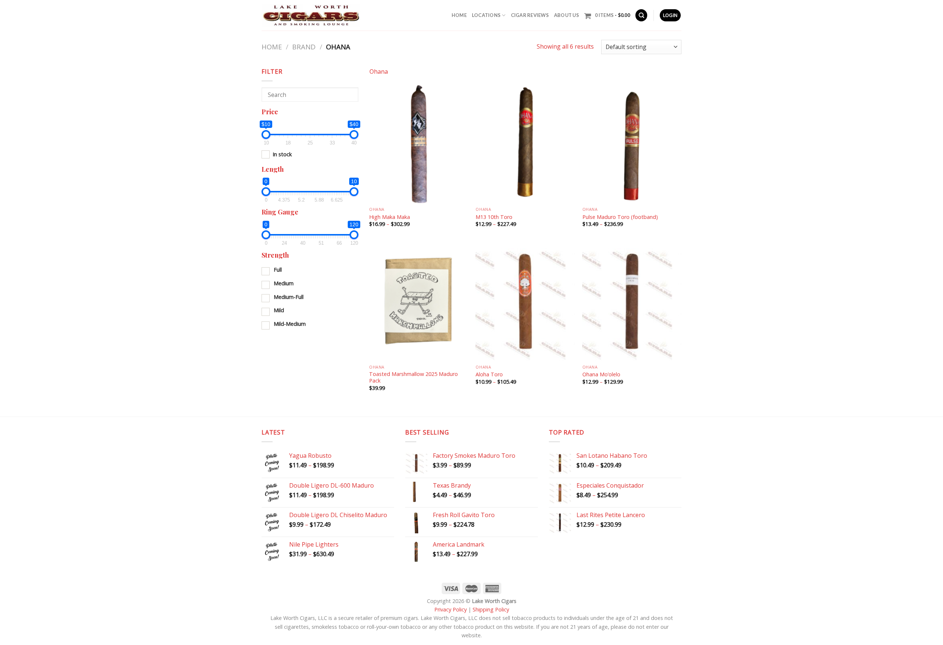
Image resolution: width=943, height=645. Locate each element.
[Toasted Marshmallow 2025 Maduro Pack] (419, 301)
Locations (486, 15)
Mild (279, 310)
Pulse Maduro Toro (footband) (620, 217)
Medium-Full (289, 296)
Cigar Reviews (530, 15)
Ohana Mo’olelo (601, 374)
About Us (566, 15)
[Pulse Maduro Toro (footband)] (632, 143)
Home (459, 15)
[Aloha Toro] (525, 301)
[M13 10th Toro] (525, 143)
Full (278, 269)
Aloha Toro (489, 374)
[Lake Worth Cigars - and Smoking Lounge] (311, 15)
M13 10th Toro (494, 217)
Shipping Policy (491, 609)
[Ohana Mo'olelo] (632, 301)
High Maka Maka (389, 217)
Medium (284, 283)
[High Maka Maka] (419, 143)
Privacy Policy (450, 609)
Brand (304, 46)
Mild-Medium (290, 323)
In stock (282, 154)
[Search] (641, 15)
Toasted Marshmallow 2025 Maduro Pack (413, 377)
